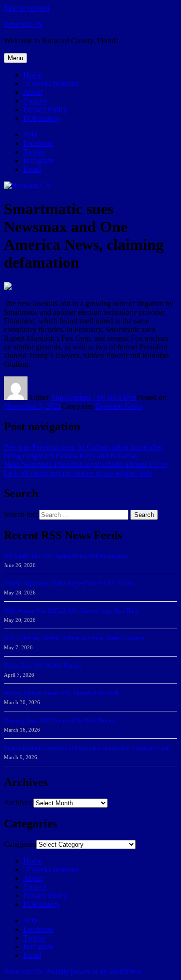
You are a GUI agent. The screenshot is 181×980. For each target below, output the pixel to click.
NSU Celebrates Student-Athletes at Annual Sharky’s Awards (74, 638)
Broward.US (23, 24)
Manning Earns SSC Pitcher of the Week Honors (60, 720)
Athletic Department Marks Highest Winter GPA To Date (69, 583)
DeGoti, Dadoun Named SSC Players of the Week (61, 693)
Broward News (119, 406)
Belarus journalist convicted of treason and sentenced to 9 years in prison (87, 748)
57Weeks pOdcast (50, 83)
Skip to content (27, 8)
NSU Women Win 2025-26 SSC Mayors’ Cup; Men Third (71, 610)
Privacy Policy (45, 109)
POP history (41, 118)
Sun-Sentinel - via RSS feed (94, 397)
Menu (15, 58)
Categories (20, 844)
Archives (17, 803)
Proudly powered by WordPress (93, 971)
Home (32, 75)
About (32, 92)
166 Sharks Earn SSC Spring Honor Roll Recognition (65, 556)
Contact (35, 101)
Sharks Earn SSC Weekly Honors (42, 665)
